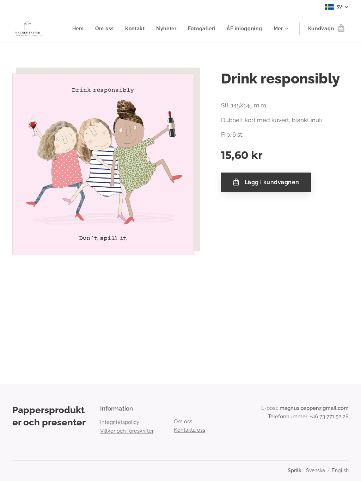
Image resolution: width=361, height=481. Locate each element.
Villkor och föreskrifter (127, 431)
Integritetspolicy (119, 422)
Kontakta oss (189, 430)
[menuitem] (80, 28)
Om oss (183, 421)
